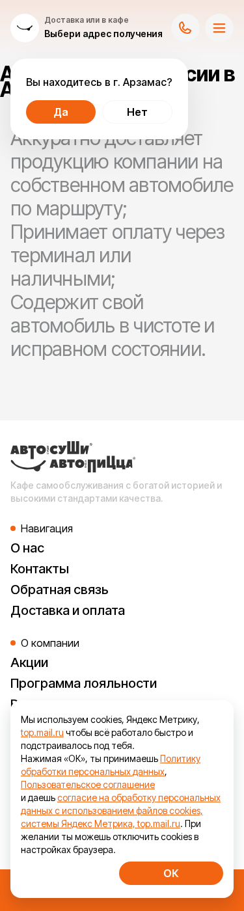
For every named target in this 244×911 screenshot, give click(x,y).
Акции (29, 662)
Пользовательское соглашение (88, 784)
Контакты (39, 569)
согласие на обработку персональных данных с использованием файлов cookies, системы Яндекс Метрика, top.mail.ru (121, 810)
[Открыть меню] (219, 28)
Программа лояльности (83, 683)
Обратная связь (59, 589)
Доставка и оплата (67, 610)
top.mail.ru (42, 732)
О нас (27, 548)
